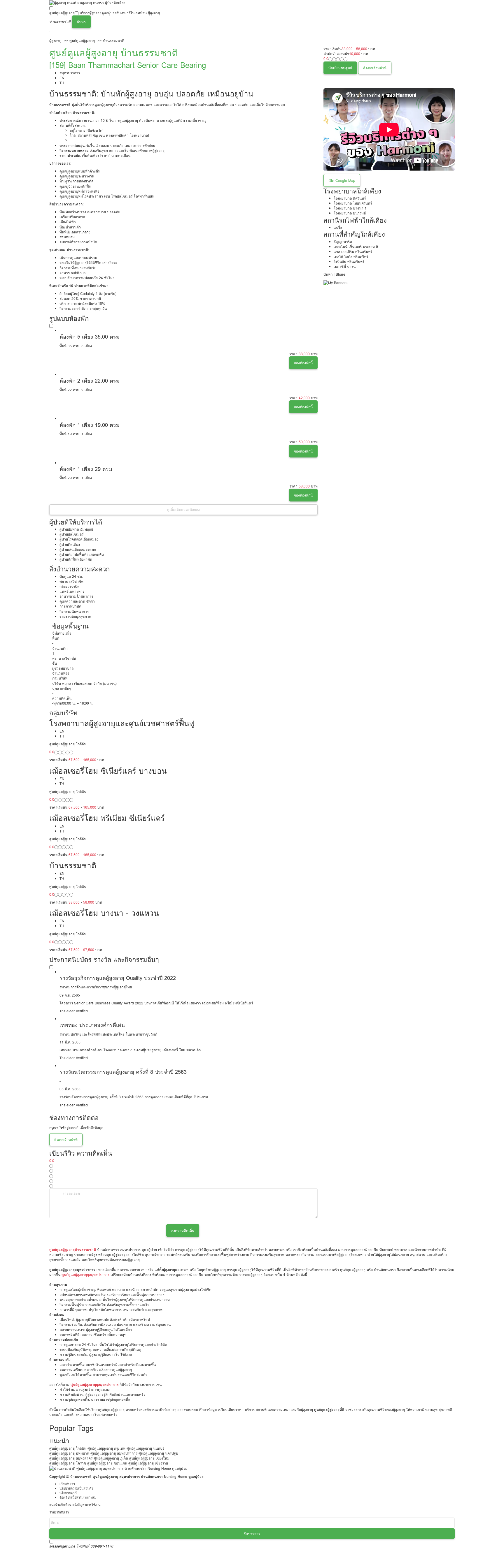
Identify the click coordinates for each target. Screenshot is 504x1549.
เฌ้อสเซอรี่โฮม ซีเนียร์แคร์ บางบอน (108, 770)
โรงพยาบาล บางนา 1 (350, 208)
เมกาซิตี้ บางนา (346, 266)
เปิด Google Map (341, 180)
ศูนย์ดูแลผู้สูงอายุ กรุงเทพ (106, 1448)
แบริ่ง (338, 227)
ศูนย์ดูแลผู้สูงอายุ (62, 12)
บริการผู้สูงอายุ (91, 13)
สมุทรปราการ (70, 73)
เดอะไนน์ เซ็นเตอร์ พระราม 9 (356, 246)
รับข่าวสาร (252, 1533)
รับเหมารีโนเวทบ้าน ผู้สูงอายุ (138, 12)
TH (62, 83)
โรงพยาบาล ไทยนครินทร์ (353, 203)
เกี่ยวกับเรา (67, 1484)
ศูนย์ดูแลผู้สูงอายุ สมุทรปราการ (113, 1453)
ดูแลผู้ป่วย (109, 12)
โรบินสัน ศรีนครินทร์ (349, 261)
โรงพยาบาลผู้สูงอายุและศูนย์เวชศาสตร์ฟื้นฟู (122, 723)
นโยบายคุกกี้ (68, 1493)
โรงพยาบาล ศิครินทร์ (350, 198)
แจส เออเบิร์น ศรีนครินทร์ (353, 251)
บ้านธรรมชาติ (113, 40)
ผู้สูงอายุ (55, 40)
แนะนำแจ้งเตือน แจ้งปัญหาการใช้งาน (74, 1504)
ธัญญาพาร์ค (343, 241)
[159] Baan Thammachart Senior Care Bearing (127, 65)
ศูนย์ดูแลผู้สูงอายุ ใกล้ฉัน (67, 1448)
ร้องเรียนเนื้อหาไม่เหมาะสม (78, 1497)
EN (62, 78)
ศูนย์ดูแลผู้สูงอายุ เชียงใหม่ (149, 1458)
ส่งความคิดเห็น (182, 1230)
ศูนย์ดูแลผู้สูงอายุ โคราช (67, 1463)
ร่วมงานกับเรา (59, 1512)
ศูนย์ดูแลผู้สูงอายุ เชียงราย (148, 1463)
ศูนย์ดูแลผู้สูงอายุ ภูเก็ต (111, 1458)
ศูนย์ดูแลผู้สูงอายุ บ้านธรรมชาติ (113, 52)
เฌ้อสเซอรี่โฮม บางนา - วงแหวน (104, 913)
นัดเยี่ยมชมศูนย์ (340, 68)
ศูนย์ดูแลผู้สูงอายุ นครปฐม (158, 1453)
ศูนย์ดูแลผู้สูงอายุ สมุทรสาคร (70, 1458)
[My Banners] (335, 282)
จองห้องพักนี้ (303, 363)
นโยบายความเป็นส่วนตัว (76, 1488)
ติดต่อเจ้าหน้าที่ (374, 68)
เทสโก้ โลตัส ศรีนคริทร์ (351, 256)
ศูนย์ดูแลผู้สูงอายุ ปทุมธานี (69, 1453)
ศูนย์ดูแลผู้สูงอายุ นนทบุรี (145, 1448)
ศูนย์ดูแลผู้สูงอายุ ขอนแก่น (107, 1463)
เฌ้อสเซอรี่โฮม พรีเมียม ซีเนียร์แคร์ (107, 818)
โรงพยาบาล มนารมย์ (350, 213)
